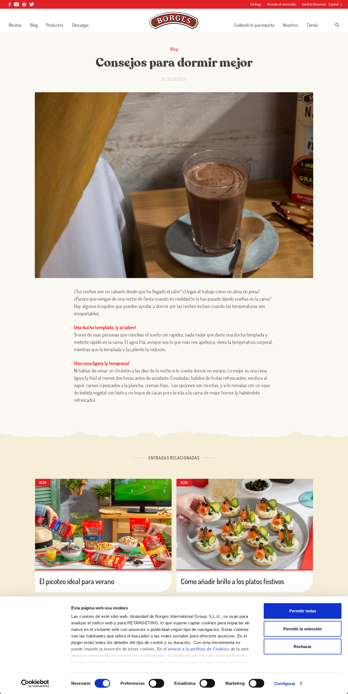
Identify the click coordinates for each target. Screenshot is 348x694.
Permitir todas (302, 611)
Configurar (284, 683)
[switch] (156, 683)
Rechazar (303, 646)
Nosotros (290, 25)
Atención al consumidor (282, 4)
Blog (34, 25)
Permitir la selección (302, 628)
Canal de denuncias (314, 4)
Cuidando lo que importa (254, 25)
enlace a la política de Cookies (198, 649)
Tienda (312, 25)
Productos (54, 25)
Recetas (15, 25)
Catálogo (256, 4)
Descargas (80, 25)
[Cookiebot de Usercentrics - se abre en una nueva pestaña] (35, 683)
